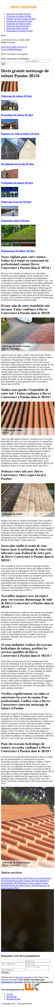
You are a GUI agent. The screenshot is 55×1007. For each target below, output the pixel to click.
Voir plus (5, 950)
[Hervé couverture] (18, 9)
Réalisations (17, 49)
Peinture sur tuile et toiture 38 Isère (21, 19)
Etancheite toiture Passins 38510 (14, 878)
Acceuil (9, 994)
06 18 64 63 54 (20, 47)
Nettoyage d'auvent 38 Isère (18, 26)
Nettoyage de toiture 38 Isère (18, 14)
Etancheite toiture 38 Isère (17, 28)
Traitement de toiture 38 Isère (18, 23)
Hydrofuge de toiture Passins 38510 (21, 885)
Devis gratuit (6, 49)
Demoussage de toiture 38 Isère (19, 31)
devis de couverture (23, 977)
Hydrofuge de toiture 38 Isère (18, 16)
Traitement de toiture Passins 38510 (21, 881)
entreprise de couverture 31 (13, 982)
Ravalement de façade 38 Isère (19, 21)
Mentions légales (13, 999)
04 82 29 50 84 (7, 47)
